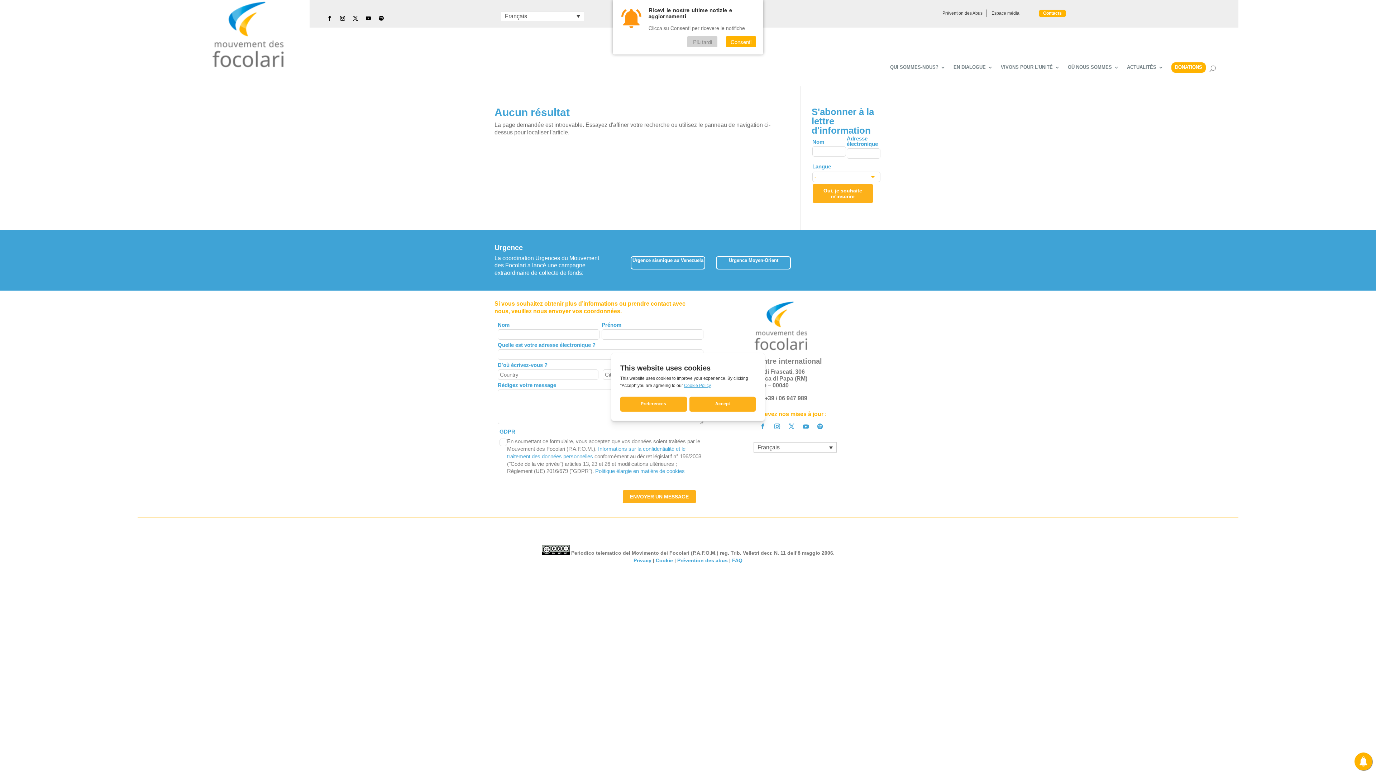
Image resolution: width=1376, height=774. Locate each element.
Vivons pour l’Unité (1027, 67)
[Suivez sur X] (355, 18)
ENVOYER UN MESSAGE (659, 497)
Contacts (1052, 13)
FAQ (737, 560)
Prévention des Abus (962, 13)
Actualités (1141, 67)
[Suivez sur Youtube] (368, 18)
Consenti (741, 42)
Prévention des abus (702, 560)
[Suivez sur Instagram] (343, 18)
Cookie (664, 560)
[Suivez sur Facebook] (330, 18)
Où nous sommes (1090, 67)
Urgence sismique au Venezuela (667, 260)
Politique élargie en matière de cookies (640, 471)
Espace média (1005, 13)
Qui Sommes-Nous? (914, 67)
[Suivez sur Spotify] (381, 18)
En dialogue (970, 67)
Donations (1188, 67)
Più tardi (702, 42)
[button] (881, 260)
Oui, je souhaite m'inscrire (842, 193)
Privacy (642, 560)
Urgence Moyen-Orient (753, 260)
